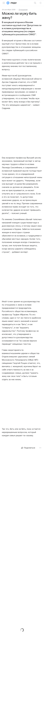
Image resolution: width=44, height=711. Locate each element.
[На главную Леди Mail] (12, 3)
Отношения (23, 10)
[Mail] (8, 3)
